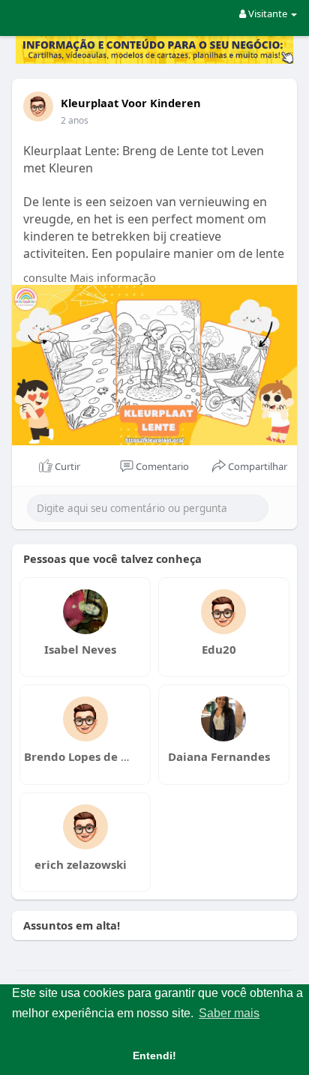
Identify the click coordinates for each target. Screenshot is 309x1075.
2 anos (74, 120)
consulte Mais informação (89, 277)
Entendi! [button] (154, 1056)
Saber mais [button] (229, 1013)
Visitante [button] (268, 13)
